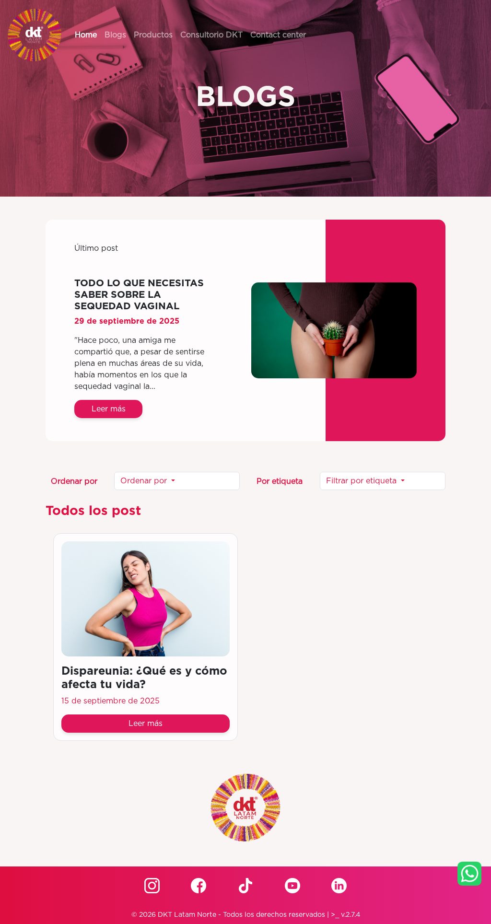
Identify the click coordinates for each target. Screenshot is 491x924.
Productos (153, 35)
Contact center (278, 35)
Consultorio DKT (211, 35)
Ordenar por (144, 481)
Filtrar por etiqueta (362, 481)
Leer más (109, 409)
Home (86, 35)
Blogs (115, 35)
